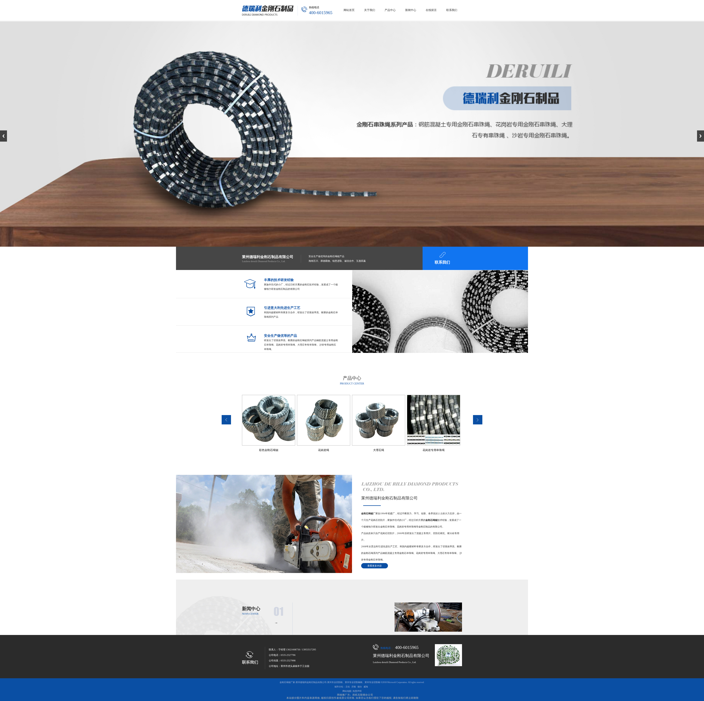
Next (700, 136)
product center (352, 383)
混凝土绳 (433, 450)
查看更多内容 (374, 565)
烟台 (360, 686)
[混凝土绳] (433, 420)
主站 (347, 686)
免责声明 (357, 691)
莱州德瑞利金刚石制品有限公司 (389, 498)
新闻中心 (251, 608)
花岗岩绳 (268, 450)
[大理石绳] (323, 420)
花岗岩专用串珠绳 (379, 450)
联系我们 (442, 262)
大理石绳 (323, 450)
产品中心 (352, 378)
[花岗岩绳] (268, 420)
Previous (3, 136)
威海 (366, 686)
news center (250, 613)
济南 (353, 686)
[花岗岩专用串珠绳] (378, 420)
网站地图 (346, 691)
